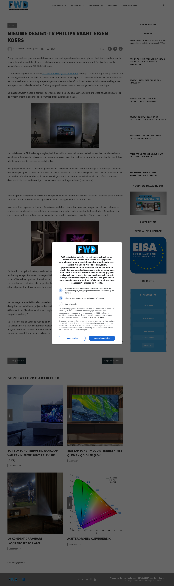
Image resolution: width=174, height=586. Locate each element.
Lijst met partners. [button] (97, 317)
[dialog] (87, 293)
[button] (87, 304)
